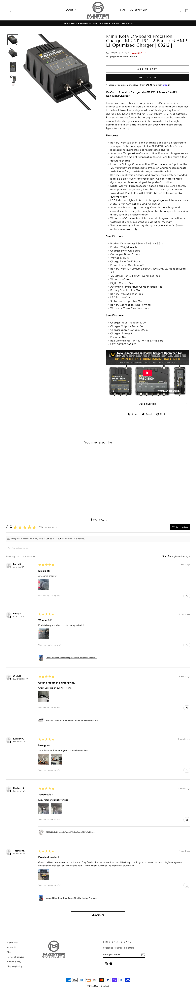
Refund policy (14, 961)
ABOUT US (70, 10)
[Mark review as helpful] (186, 596)
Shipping (110, 56)
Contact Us (13, 942)
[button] (56, 527)
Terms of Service (15, 957)
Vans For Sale (138, 10)
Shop (123, 10)
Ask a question (147, 403)
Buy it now (147, 77)
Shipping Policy (15, 966)
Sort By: (166, 556)
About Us (12, 947)
